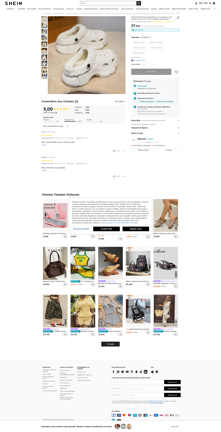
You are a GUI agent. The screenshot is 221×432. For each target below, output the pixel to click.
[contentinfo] (146, 415)
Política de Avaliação (49, 112)
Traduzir (44, 145)
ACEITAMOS (116, 411)
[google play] (156, 373)
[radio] (138, 43)
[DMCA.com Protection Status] (119, 420)
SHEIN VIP (63, 388)
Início (43, 13)
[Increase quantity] (152, 64)
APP (152, 367)
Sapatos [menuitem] (154, 9)
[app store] (152, 373)
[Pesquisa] (138, 3)
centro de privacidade (156, 403)
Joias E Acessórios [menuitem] (127, 9)
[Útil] (114, 150)
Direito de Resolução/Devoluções (67, 373)
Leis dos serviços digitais (48, 387)
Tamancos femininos (72, 13)
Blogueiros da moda (49, 381)
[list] (130, 372)
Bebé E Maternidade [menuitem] (179, 9)
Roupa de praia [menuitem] (58, 9)
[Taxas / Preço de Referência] (140, 26)
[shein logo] (13, 3)
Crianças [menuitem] (79, 9)
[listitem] (55, 221)
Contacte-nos (81, 372)
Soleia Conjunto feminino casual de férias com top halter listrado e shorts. (111, 331)
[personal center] (196, 3)
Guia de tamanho (65, 386)
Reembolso (63, 377)
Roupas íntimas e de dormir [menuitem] (109, 9)
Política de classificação (67, 391)
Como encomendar (66, 380)
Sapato (48, 13)
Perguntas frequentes (84, 380)
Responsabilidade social (48, 377)
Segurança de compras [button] (145, 98)
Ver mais (110, 344)
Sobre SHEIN (47, 374)
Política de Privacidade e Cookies (158, 401)
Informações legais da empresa (49, 370)
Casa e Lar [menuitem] (70, 9)
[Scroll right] (214, 8)
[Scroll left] (211, 8)
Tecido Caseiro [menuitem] (193, 9)
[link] (201, 3)
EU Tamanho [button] (145, 37)
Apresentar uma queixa (50, 391)
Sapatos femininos (58, 13)
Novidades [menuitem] (21, 9)
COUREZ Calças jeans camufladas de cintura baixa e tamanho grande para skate (55, 331)
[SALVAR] (176, 72)
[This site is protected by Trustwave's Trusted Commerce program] (113, 420)
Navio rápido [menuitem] (32, 9)
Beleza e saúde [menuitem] (164, 9)
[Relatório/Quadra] (124, 150)
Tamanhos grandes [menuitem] (142, 9)
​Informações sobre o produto (66, 394)
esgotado (151, 72)
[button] (210, 3)
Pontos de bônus (82, 377)
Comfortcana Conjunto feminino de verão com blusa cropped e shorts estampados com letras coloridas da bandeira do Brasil (83, 281)
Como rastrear (64, 383)
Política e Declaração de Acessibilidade (66, 398)
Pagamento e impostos (84, 375)
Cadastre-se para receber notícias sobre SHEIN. (131, 378)
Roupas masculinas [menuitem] (91, 9)
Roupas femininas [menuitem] (45, 9)
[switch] (67, 126)
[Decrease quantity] (143, 64)
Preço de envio (64, 370)
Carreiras (45, 384)
